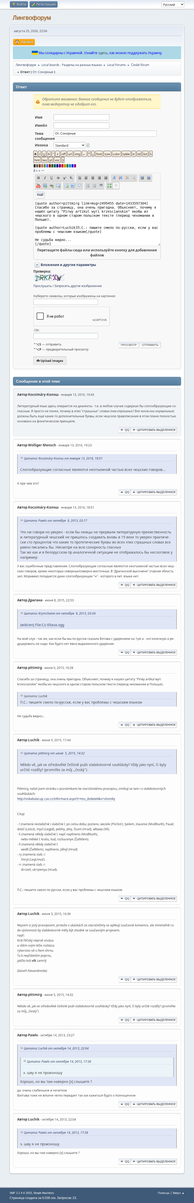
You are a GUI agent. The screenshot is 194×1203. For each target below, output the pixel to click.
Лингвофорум (32, 17)
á (34, 170)
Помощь (163, 1193)
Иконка (41, 145)
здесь (103, 53)
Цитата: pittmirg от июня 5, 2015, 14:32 (54, 753)
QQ (127, 430)
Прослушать (42, 286)
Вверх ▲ (178, 1193)
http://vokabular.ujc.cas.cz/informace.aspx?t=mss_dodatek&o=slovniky (66, 799)
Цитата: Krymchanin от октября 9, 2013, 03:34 (59, 613)
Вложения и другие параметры (68, 265)
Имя (38, 117)
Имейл (41, 125)
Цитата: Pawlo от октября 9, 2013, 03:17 (55, 520)
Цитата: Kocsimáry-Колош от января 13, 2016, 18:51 (63, 458)
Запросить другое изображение (78, 286)
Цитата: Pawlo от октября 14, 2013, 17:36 (59, 1061)
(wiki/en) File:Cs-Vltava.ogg (42, 624)
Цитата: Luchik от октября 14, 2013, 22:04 (56, 1048)
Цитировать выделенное (156, 430)
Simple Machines (43, 1192)
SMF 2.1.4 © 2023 (21, 1192)
